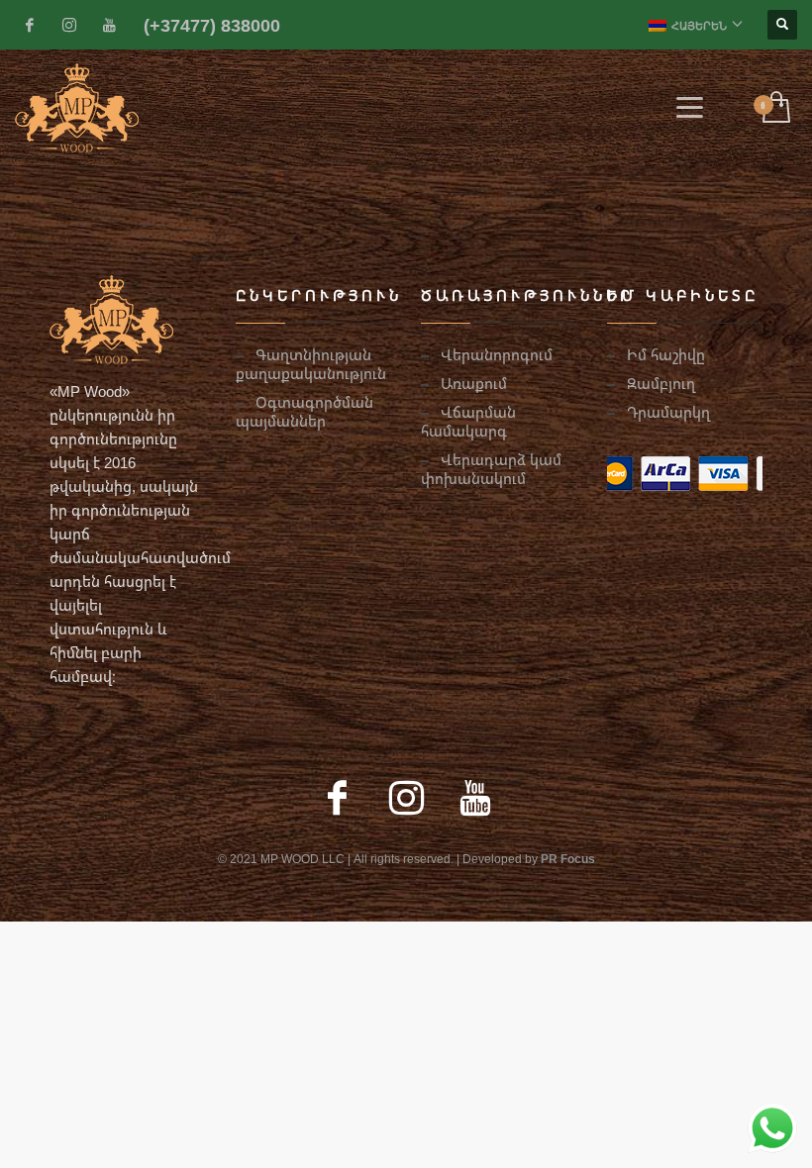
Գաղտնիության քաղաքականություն (311, 363)
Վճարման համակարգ (468, 421)
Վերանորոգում (497, 354)
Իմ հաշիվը (666, 354)
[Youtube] (109, 25)
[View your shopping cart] (775, 108)
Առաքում (474, 383)
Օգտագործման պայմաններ (304, 411)
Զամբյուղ (661, 383)
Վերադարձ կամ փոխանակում (491, 468)
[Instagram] (69, 25)
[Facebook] (30, 25)
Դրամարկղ (668, 412)
